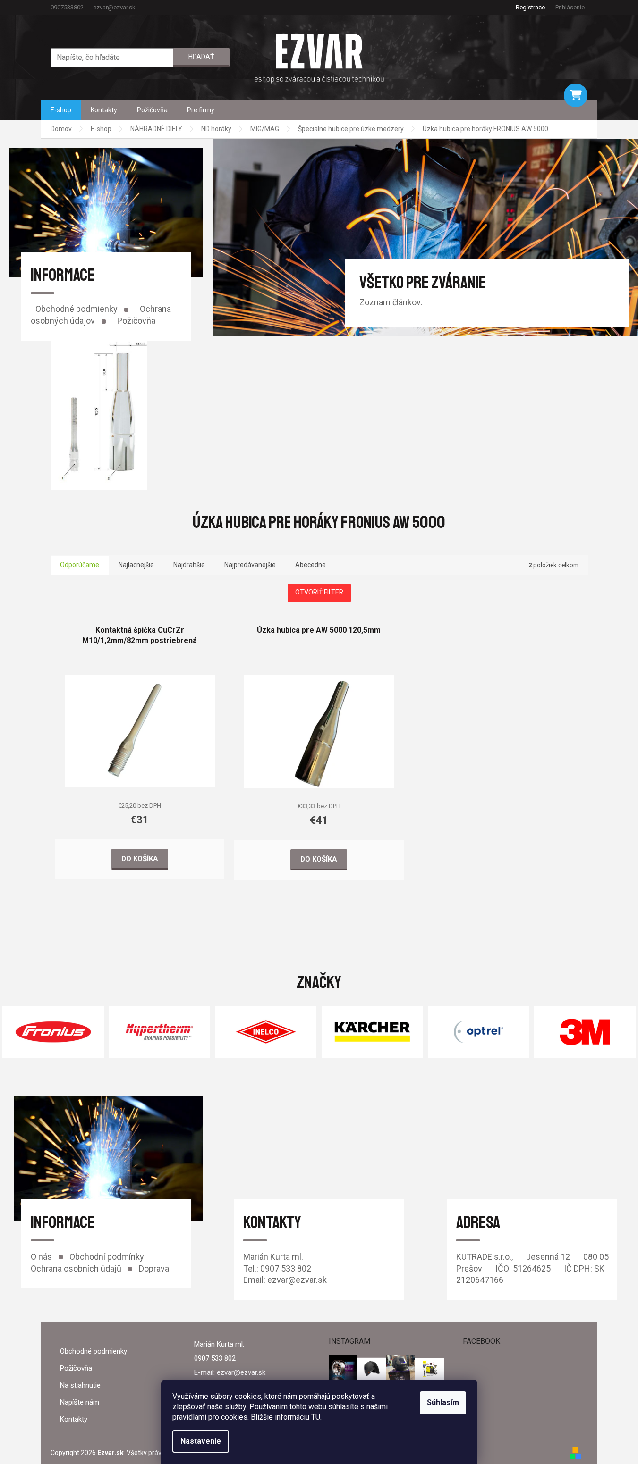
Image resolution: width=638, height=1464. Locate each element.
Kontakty (73, 1419)
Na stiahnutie (80, 1385)
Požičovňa (136, 321)
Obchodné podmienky (76, 309)
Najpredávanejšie (250, 565)
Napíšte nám (79, 1402)
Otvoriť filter (319, 592)
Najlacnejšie (136, 565)
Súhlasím (443, 1402)
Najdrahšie (189, 565)
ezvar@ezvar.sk (241, 1372)
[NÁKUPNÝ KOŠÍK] (575, 95)
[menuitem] (61, 110)
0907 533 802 (215, 1358)
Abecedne (310, 565)
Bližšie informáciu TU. (286, 1417)
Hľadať (201, 56)
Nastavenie (200, 1441)
